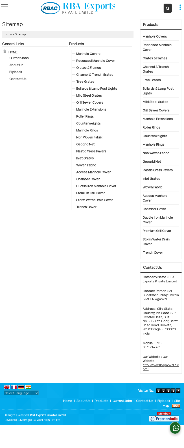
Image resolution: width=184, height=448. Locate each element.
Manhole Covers (88, 53)
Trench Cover (86, 207)
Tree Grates (85, 81)
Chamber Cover (88, 179)
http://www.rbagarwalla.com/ (161, 367)
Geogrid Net (85, 144)
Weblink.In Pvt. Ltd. (49, 420)
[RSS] (176, 405)
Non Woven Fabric (89, 137)
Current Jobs (19, 58)
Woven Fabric (86, 165)
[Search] (168, 8)
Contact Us (17, 79)
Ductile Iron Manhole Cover (96, 186)
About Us (16, 65)
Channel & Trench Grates (94, 74)
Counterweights (88, 123)
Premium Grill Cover (90, 193)
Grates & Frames (88, 67)
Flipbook (15, 72)
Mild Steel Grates (89, 95)
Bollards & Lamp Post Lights (96, 88)
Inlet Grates (85, 158)
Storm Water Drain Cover (94, 200)
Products (76, 44)
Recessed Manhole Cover (95, 60)
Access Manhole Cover (93, 172)
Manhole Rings (87, 130)
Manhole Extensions (91, 109)
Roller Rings (85, 116)
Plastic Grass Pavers (91, 151)
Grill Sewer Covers (89, 102)
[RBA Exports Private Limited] (78, 8)
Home (8, 34)
